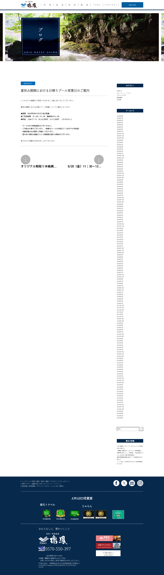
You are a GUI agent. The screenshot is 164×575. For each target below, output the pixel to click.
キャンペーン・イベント (124, 93)
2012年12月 (120, 405)
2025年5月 (120, 149)
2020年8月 (120, 257)
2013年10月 (120, 382)
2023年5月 (120, 186)
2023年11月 (120, 175)
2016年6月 (120, 330)
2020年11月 (120, 250)
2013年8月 (120, 387)
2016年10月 (120, 321)
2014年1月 (120, 376)
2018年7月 (120, 292)
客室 (42, 481)
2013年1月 (120, 402)
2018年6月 (120, 294)
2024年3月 (120, 169)
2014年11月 (120, 354)
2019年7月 (120, 281)
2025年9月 (120, 140)
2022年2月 (120, 219)
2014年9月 (120, 358)
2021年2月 (120, 244)
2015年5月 (120, 343)
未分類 (119, 100)
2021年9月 (120, 228)
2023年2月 (120, 193)
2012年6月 (120, 418)
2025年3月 (120, 151)
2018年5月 (120, 297)
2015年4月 (120, 345)
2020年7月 (120, 259)
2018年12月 (120, 288)
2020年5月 (120, 264)
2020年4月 (120, 266)
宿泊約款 (24, 486)
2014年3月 (120, 371)
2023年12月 (120, 173)
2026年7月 (120, 118)
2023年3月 (120, 191)
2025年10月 (120, 138)
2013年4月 (120, 396)
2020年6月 (120, 261)
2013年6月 (120, 391)
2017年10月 (120, 310)
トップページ (26, 481)
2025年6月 (120, 147)
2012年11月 (120, 407)
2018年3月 (120, 301)
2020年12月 (120, 248)
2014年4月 (120, 369)
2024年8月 (120, 162)
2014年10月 (120, 356)
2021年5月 (120, 237)
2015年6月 (120, 341)
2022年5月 (120, 213)
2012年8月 (120, 413)
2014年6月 (120, 365)
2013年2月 (120, 400)
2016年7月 (120, 327)
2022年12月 (120, 197)
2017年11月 (120, 308)
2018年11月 (120, 290)
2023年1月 (120, 195)
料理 (33, 481)
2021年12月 (120, 224)
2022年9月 (120, 204)
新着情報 (119, 97)
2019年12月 (120, 275)
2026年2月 (120, 129)
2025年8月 (120, 142)
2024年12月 (120, 155)
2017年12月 (120, 305)
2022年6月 (120, 211)
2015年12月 (120, 334)
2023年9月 (120, 180)
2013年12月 (120, 378)
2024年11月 (120, 158)
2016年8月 (120, 325)
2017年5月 (120, 312)
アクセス (96, 5)
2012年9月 (120, 411)
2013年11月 (120, 380)
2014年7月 (120, 363)
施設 (47, 481)
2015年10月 (120, 336)
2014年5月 (120, 367)
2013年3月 (120, 398)
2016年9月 (120, 323)
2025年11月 (120, 136)
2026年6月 (120, 120)
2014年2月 (120, 374)
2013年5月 (120, 394)
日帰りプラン (26, 484)
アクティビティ (110, 5)
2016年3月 (120, 332)
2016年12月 (120, 319)
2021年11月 (120, 226)
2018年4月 (120, 299)
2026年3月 (120, 127)
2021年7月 (120, 233)
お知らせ (119, 91)
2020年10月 (120, 253)
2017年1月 (120, 316)
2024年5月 (120, 167)
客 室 (72, 5)
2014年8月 (120, 360)
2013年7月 (120, 389)
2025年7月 (120, 145)
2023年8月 (120, 182)
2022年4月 (120, 215)
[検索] (141, 429)
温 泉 (59, 5)
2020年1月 (120, 272)
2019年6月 (120, 283)
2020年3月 (120, 268)
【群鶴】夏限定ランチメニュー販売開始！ (129, 450)
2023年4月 (120, 189)
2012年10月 (120, 409)
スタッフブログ (121, 95)
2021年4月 (120, 239)
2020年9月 (120, 255)
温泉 (37, 481)
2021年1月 (120, 246)
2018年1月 (120, 303)
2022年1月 (120, 222)
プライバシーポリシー (43, 486)
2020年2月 (120, 270)
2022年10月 (120, 202)
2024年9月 (120, 160)
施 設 (84, 5)
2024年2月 (120, 171)
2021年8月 (120, 230)
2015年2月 (120, 349)
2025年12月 (120, 134)
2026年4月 (120, 125)
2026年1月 (120, 131)
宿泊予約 (132, 5)
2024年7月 (120, 164)
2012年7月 (120, 416)
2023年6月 (120, 184)
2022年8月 (120, 206)
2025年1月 (120, 153)
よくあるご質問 (58, 486)
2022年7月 (120, 208)
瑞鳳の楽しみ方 (37, 484)
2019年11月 (120, 277)
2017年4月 (120, 314)
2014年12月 (120, 352)
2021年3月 (120, 241)
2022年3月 (120, 217)
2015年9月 (120, 338)
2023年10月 (120, 178)
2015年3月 (120, 347)
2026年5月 (120, 123)
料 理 (47, 5)
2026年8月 (120, 116)
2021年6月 (120, 235)
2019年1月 (120, 286)
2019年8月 (120, 279)
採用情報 (32, 486)
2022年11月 (120, 200)
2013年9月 (120, 385)
